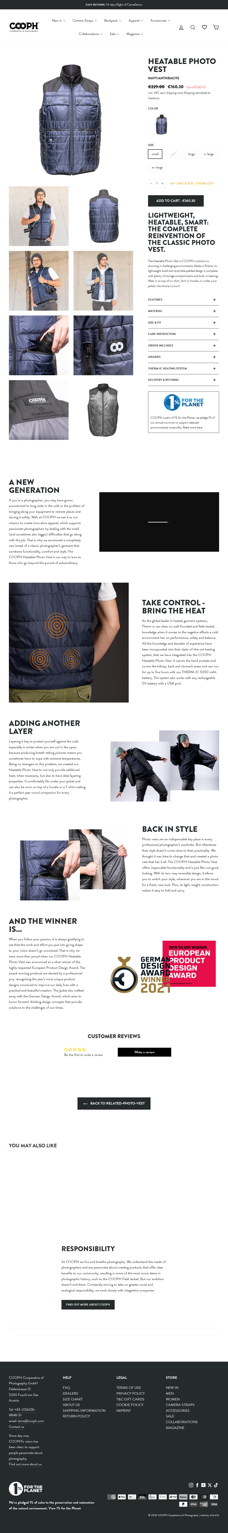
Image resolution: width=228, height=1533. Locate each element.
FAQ (66, 1387)
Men (170, 1393)
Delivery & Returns (163, 380)
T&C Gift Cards (130, 1399)
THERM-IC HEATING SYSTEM (167, 368)
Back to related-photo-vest (117, 1103)
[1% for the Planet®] (25, 1490)
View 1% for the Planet (65, 1508)
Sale (170, 1416)
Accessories (178, 1410)
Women (173, 1399)
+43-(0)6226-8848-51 (22, 1412)
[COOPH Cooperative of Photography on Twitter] (210, 1484)
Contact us (16, 1426)
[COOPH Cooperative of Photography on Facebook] (197, 1484)
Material (155, 311)
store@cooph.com (31, 1421)
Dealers (70, 1393)
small (155, 154)
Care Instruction (162, 334)
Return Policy (76, 1416)
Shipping (189, 92)
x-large (209, 154)
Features (155, 299)
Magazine (175, 1428)
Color (153, 108)
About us (71, 1405)
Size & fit (154, 322)
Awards (154, 357)
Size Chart (73, 1399)
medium (173, 154)
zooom (214, 1515)
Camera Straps (180, 1405)
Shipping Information (84, 1410)
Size (151, 145)
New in (172, 1387)
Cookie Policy (129, 1405)
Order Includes (160, 345)
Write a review (144, 1052)
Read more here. (193, 427)
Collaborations (182, 1422)
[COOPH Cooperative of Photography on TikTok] (216, 1484)
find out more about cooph (88, 1304)
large (191, 154)
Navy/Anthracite (161, 124)
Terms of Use (128, 1387)
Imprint (123, 1410)
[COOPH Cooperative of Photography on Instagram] (191, 1484)
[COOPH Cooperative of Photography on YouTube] (203, 1484)
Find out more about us (25, 1464)
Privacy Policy (130, 1393)
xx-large (157, 167)
